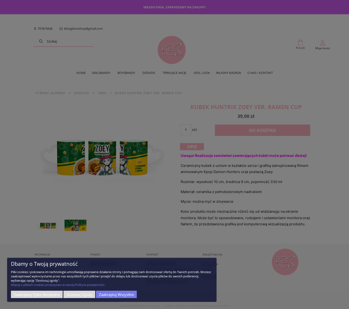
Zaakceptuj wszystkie (116, 294)
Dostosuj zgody (79, 294)
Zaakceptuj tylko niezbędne (37, 294)
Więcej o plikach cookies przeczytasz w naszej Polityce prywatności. (58, 285)
